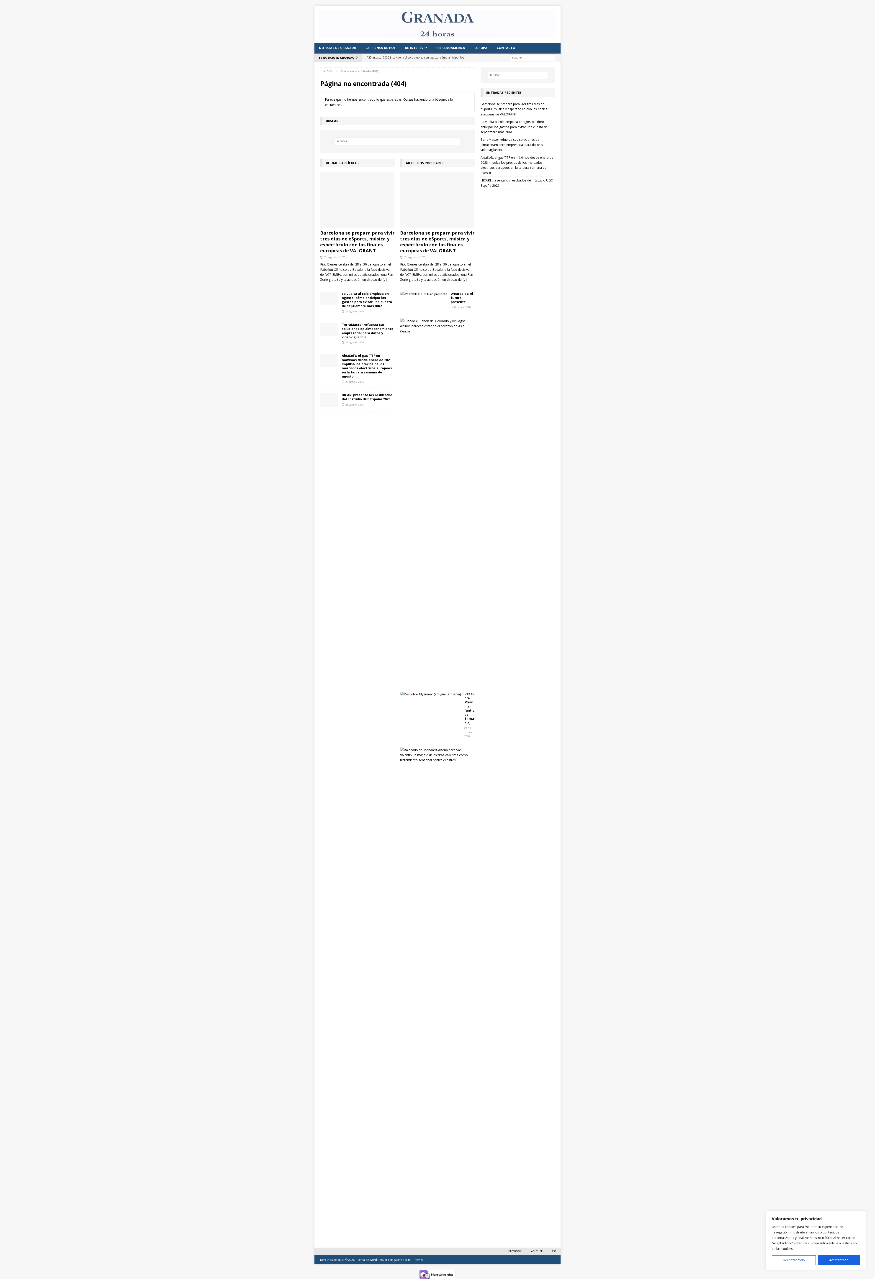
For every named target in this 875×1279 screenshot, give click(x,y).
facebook (515, 1251)
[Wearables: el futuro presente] (423, 294)
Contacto (506, 48)
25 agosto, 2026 (334, 257)
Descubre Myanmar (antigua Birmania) (469, 708)
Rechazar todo (794, 1260)
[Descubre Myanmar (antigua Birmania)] (430, 694)
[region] (816, 1240)
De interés (414, 48)
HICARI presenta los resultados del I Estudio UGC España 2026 (367, 397)
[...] (385, 279)
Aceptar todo (839, 1260)
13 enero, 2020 (468, 732)
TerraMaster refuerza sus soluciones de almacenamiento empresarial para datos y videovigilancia (367, 330)
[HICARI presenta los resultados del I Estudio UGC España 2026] (329, 400)
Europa (480, 48)
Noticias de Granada (337, 48)
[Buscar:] (532, 57)
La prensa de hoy (380, 48)
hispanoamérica (450, 48)
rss (554, 1251)
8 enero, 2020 (462, 307)
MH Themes (415, 1260)
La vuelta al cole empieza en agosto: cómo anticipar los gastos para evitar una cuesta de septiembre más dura (367, 299)
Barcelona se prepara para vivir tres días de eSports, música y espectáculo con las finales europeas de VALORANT (357, 242)
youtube (537, 1251)
